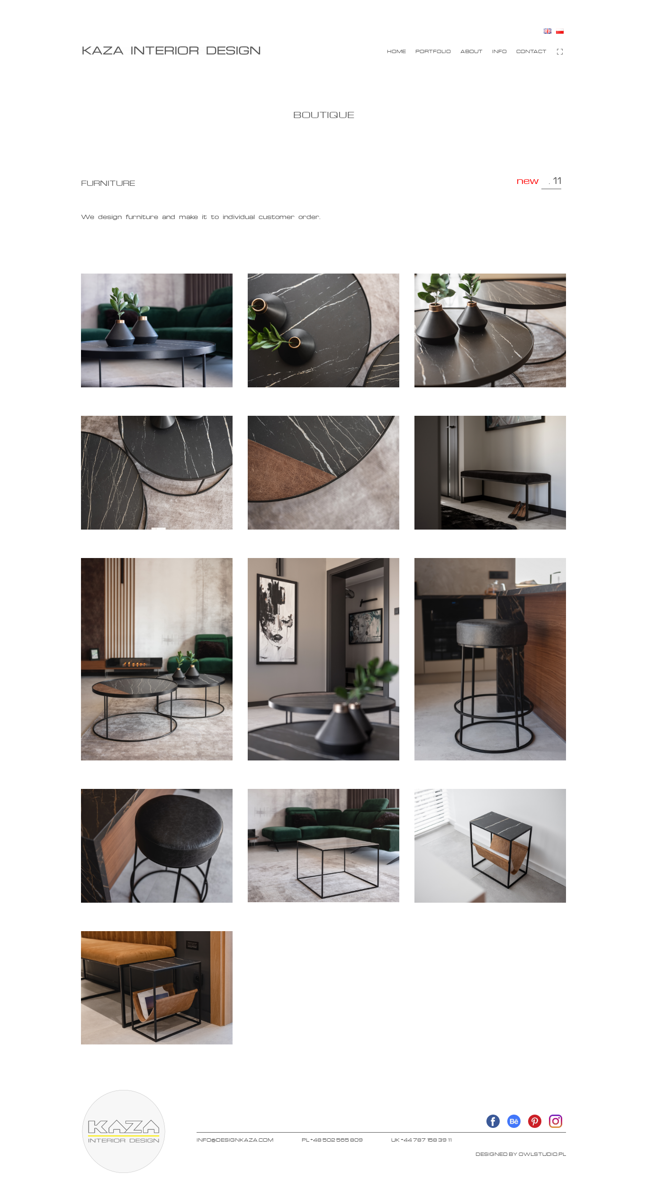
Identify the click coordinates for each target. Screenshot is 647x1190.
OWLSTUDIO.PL (542, 1154)
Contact (531, 51)
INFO (499, 51)
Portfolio (433, 51)
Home (396, 51)
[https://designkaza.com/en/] (171, 50)
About (471, 51)
